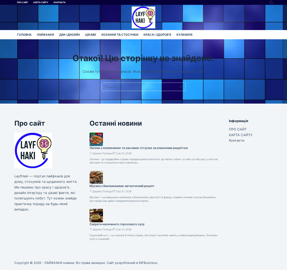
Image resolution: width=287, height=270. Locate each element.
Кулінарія (184, 34)
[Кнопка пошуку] (181, 87)
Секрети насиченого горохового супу (117, 224)
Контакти (59, 2)
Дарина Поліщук (103, 153)
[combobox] (139, 87)
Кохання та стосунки (119, 34)
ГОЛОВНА (24, 34)
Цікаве (90, 34)
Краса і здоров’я (157, 34)
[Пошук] (271, 2)
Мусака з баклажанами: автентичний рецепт (122, 186)
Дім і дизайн (69, 34)
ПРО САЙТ (22, 2)
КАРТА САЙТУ (40, 2)
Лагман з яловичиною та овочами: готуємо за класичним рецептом (139, 148)
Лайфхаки (45, 34)
